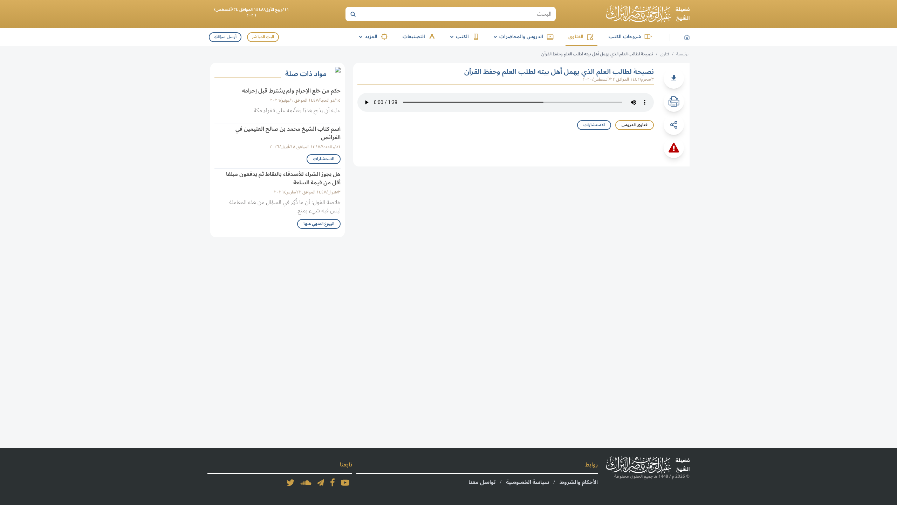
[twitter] (290, 482)
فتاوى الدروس (635, 125)
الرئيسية (683, 54)
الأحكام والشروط (579, 482)
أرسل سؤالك (225, 37)
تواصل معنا (481, 482)
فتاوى (664, 54)
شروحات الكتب (625, 37)
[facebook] (332, 482)
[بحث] (353, 14)
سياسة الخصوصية (527, 482)
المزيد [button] (367, 37)
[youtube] (345, 482)
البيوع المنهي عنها (318, 223)
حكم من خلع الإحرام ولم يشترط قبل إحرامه (291, 91)
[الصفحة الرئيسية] (648, 14)
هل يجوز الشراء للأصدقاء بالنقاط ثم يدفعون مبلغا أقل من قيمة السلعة (283, 178)
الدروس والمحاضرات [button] (517, 37)
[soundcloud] (305, 482)
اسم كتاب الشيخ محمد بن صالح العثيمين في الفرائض (288, 133)
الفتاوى (575, 37)
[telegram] (320, 482)
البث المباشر (263, 37)
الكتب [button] (458, 37)
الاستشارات (594, 125)
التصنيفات (414, 37)
